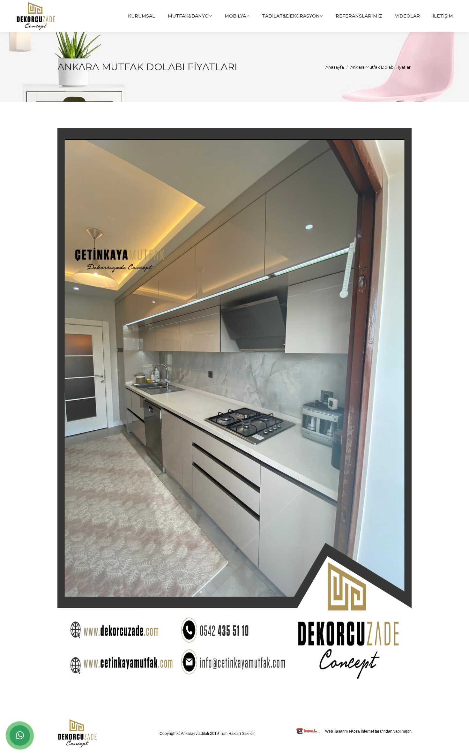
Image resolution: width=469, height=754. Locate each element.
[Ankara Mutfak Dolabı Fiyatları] (234, 406)
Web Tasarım (336, 731)
